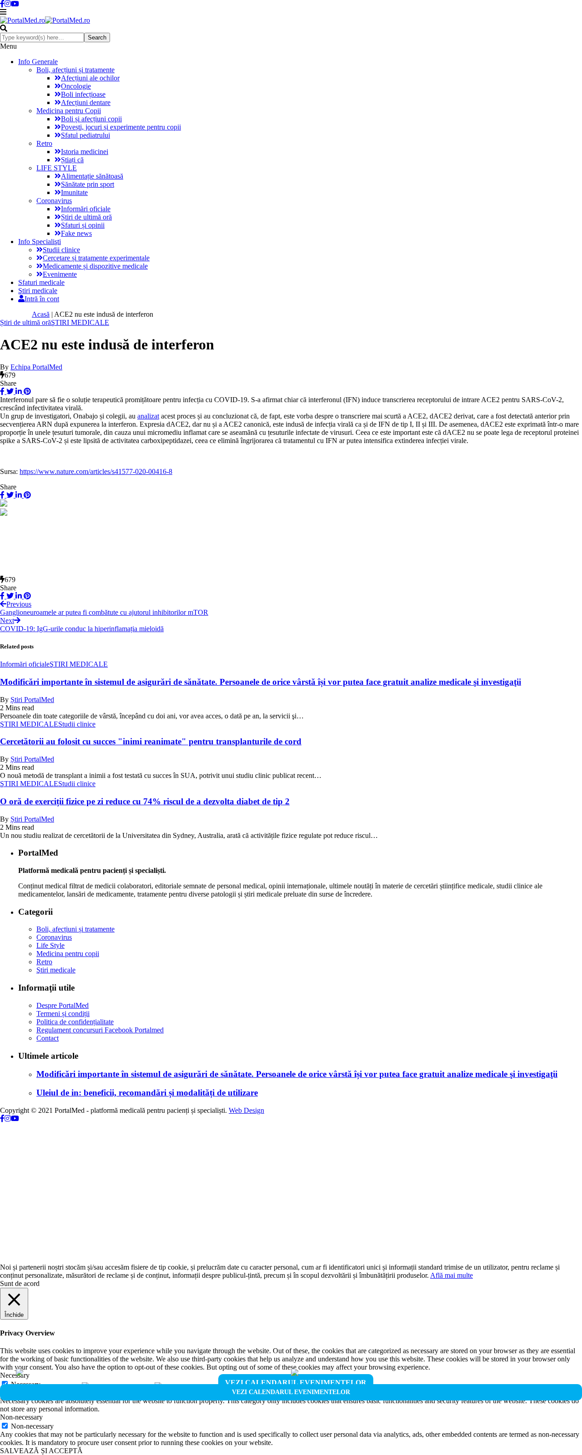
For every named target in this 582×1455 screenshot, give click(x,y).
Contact (47, 1038)
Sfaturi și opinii (83, 225)
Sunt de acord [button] (20, 1283)
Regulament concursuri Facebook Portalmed (100, 1030)
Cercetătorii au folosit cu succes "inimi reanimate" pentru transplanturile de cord (150, 741)
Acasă (41, 314)
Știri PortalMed (32, 699)
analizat (148, 416)
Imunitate (74, 192)
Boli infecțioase (83, 94)
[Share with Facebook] (2, 391)
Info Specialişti (39, 241)
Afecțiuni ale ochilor (90, 78)
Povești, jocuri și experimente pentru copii (121, 127)
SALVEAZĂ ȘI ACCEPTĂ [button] (41, 1451)
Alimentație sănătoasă (92, 176)
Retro (44, 143)
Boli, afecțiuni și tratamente (75, 70)
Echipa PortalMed (36, 367)
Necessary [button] (15, 1375)
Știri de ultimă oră (86, 217)
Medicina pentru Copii (68, 111)
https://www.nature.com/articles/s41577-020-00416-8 (96, 471)
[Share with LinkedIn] (18, 391)
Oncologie (76, 86)
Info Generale (38, 61)
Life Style (50, 945)
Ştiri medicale (37, 290)
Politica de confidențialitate (75, 1022)
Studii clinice (61, 250)
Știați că (72, 160)
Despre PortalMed (62, 1005)
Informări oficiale (85, 209)
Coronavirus (54, 200)
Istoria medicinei (84, 151)
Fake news (76, 233)
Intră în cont (42, 299)
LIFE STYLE (56, 168)
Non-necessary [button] (21, 1417)
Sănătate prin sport (87, 184)
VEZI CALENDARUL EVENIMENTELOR (295, 1382)
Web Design (246, 1110)
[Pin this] (26, 391)
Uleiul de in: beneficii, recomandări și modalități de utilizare (147, 1092)
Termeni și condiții (63, 1013)
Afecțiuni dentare (85, 102)
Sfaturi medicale (41, 282)
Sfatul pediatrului (85, 135)
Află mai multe (451, 1275)
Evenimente (60, 274)
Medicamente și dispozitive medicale (95, 266)
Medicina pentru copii (67, 953)
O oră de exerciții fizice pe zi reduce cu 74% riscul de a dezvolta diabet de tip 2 (145, 801)
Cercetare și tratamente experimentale (96, 258)
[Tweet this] (9, 391)
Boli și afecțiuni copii (91, 119)
